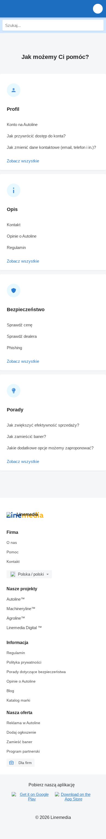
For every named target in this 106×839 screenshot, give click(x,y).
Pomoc (12, 552)
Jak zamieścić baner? (26, 436)
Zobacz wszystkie (23, 161)
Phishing (14, 347)
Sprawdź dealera (22, 336)
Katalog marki (18, 700)
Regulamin (16, 247)
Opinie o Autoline (21, 236)
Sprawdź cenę (19, 325)
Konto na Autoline (22, 124)
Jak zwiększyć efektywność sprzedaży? (43, 425)
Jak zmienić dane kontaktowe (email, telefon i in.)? (51, 147)
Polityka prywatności (24, 662)
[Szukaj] (98, 25)
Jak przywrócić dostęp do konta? (36, 136)
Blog (10, 691)
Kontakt (13, 224)
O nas (12, 542)
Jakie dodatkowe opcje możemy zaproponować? (50, 448)
